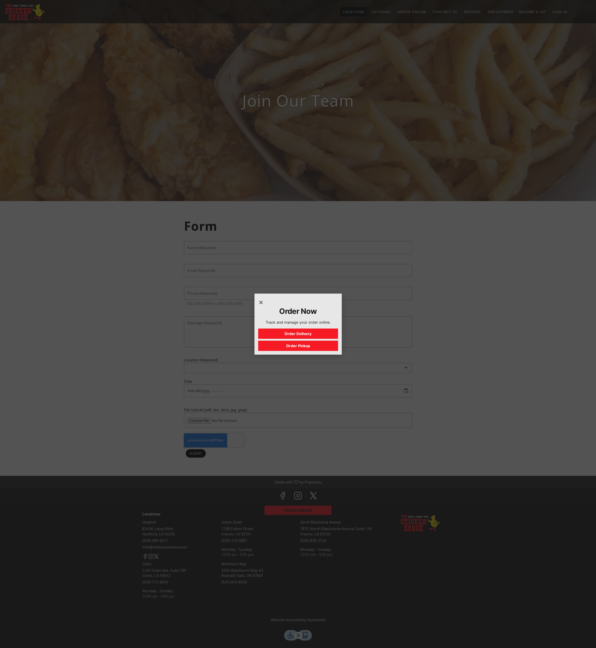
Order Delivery (298, 333)
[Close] (261, 302)
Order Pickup (298, 345)
